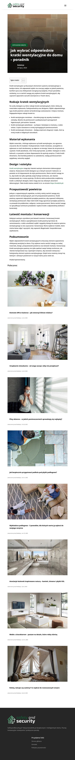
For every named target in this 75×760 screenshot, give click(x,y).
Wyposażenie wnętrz (19, 45)
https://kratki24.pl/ (56, 183)
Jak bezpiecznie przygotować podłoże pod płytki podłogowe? (33, 472)
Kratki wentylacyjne (16, 168)
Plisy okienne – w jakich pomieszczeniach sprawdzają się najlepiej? (35, 419)
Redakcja (18, 318)
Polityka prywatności (39, 748)
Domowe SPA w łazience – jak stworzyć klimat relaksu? (31, 313)
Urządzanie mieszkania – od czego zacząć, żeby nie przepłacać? (34, 366)
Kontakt (34, 744)
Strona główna (37, 741)
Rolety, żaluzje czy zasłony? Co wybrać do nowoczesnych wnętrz (34, 688)
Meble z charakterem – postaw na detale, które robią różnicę (33, 634)
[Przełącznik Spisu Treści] (22, 80)
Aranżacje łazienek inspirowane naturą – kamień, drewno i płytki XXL (36, 581)
